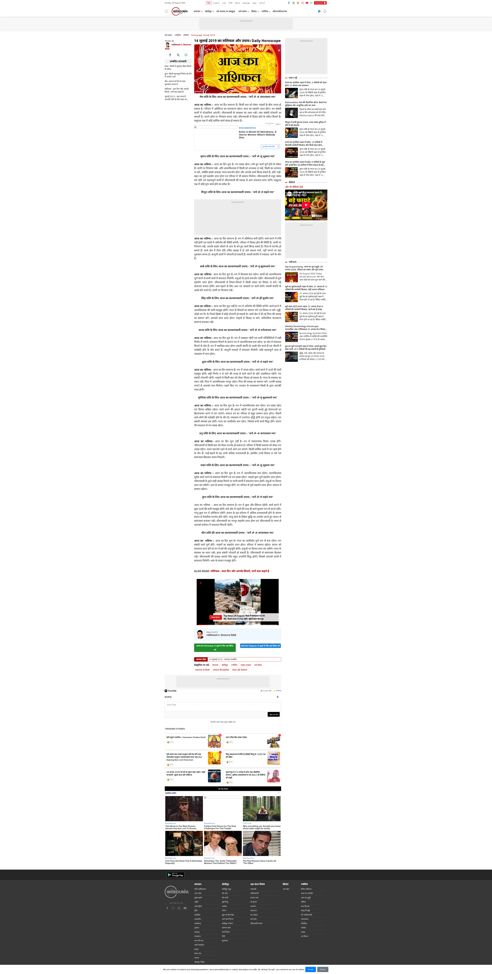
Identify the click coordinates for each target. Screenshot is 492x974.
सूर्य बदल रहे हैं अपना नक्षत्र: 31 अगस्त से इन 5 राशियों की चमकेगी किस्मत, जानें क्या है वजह (304, 308)
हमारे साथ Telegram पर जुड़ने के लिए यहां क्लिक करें (260, 646)
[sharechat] (298, 3)
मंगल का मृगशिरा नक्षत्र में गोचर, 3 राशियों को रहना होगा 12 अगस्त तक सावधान (306, 84)
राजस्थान (197, 936)
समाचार (197, 11)
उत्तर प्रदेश (197, 893)
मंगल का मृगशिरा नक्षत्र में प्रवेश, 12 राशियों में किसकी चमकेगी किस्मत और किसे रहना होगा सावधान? (303, 143)
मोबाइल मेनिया (199, 962)
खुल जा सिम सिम (228, 914)
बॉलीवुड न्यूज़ (226, 889)
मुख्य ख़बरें (198, 897)
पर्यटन (224, 910)
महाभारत (253, 910)
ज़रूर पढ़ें (293, 77)
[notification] (324, 11)
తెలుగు (237, 3)
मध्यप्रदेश (197, 919)
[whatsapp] (186, 54)
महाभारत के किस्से (202, 669)
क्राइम (196, 949)
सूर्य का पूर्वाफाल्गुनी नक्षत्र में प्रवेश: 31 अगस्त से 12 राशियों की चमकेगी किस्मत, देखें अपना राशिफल (306, 288)
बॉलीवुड (208, 11)
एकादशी (253, 889)
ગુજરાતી (262, 3)
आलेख (224, 906)
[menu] (167, 11)
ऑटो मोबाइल (199, 944)
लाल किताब (305, 906)
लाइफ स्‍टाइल (246, 664)
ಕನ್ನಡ (254, 3)
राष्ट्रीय (196, 902)
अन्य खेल (286, 889)
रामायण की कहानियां (221, 669)
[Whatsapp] (311, 3)
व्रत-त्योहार (254, 914)
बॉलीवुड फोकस (227, 923)
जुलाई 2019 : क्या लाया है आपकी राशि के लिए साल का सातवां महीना (176, 98)
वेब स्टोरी (225, 897)
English (216, 3)
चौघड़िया (304, 923)
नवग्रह (303, 932)
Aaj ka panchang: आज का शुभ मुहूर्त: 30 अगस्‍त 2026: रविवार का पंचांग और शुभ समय (304, 268)
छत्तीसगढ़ (197, 923)
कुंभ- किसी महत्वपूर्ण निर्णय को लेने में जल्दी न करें (178, 75)
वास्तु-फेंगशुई (305, 910)
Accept (310, 969)
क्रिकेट (254, 11)
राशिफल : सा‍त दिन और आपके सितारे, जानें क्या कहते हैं (177, 90)
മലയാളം (246, 3)
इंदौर (196, 910)
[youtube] (307, 3)
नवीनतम (292, 262)
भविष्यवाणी (254, 893)
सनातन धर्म (254, 897)
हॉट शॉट (225, 893)
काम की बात (198, 940)
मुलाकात (225, 940)
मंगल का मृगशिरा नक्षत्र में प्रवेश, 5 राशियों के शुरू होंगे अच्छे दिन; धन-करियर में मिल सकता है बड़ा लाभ (305, 163)
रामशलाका (305, 919)
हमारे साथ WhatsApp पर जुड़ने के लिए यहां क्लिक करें (215, 648)
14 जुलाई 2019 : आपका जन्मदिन (223, 659)
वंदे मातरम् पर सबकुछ (225, 11)
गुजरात (196, 927)
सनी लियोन (226, 932)
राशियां (303, 902)
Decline (323, 969)
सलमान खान (226, 927)
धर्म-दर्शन (253, 919)
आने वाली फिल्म (227, 919)
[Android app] (175, 875)
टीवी (223, 936)
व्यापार (196, 957)
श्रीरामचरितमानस (280, 11)
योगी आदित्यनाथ (200, 889)
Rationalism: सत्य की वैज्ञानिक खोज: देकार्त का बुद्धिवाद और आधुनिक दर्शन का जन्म (306, 104)
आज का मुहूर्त (306, 897)
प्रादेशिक (197, 914)
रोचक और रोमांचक (239, 669)
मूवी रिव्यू (225, 902)
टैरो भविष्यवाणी (306, 914)
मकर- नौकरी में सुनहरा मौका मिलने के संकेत (178, 67)
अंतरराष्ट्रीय (198, 906)
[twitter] (293, 3)
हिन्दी (209, 3)
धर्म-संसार (242, 11)
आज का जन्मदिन (307, 893)
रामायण (253, 906)
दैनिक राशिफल (306, 889)
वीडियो (292, 182)
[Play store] (319, 11)
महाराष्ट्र (196, 932)
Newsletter (319, 3)
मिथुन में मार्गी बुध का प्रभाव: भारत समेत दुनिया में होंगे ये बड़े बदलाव (305, 124)
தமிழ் (224, 3)
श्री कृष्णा (253, 902)
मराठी (230, 3)
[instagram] (302, 3)
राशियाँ (186, 35)
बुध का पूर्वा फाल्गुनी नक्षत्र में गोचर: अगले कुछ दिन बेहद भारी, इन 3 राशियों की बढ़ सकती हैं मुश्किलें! (305, 348)
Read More (216, 618)
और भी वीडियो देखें (294, 187)
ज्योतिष (265, 11)
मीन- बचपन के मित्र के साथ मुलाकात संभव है (175, 83)
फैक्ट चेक (197, 953)
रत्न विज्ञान (304, 936)
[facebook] (289, 3)
